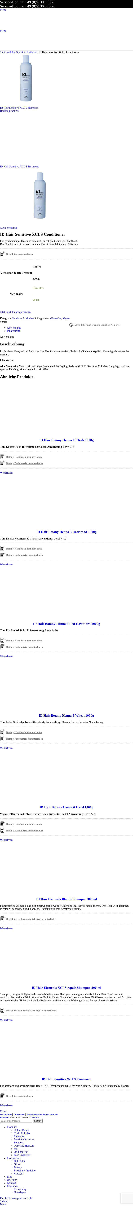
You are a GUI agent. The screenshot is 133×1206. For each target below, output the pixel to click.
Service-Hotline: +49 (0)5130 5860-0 (27, 2)
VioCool (18, 1173)
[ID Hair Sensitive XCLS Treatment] (26, 1072)
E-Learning (20, 1189)
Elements (19, 1136)
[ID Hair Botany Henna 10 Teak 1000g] (26, 433)
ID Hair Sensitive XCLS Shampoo (19, 107)
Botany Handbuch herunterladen (24, 457)
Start (3, 52)
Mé (15, 1148)
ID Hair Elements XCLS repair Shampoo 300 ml (66, 987)
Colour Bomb (21, 1130)
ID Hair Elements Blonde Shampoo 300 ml (66, 899)
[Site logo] (12, 27)
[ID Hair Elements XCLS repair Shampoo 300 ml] (26, 980)
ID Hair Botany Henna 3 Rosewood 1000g (66, 532)
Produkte (11, 52)
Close (3, 1111)
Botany (18, 1167)
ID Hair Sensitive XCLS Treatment (19, 166)
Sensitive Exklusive (27, 52)
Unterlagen (20, 1192)
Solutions (19, 1142)
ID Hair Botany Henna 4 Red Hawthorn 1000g (66, 624)
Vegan (66, 318)
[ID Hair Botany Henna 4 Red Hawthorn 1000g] (26, 617)
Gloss (17, 1164)
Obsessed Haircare (24, 1145)
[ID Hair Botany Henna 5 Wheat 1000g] (26, 708)
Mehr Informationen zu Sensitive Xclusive (96, 324)
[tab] (14, 327)
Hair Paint (19, 1161)
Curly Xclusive (22, 1133)
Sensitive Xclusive (24, 1139)
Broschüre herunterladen (19, 254)
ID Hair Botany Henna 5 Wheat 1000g (66, 715)
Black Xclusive (22, 1154)
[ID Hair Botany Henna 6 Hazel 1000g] (26, 800)
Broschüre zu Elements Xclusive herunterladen (31, 919)
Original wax (21, 1151)
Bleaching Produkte (25, 1170)
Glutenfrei (55, 318)
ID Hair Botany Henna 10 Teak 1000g (66, 440)
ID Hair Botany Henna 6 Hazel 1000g (66, 807)
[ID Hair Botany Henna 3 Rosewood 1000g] (26, 525)
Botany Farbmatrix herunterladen (24, 463)
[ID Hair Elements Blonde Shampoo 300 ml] (26, 892)
